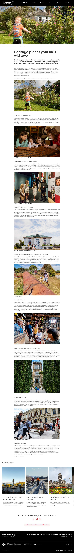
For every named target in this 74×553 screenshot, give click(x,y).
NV (71, 550)
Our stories (64, 534)
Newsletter (67, 2)
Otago (38, 534)
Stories (34, 2)
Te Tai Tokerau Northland (31, 534)
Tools (70, 536)
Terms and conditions (59, 550)
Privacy (65, 550)
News (60, 534)
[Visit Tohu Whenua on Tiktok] (40, 519)
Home (3, 46)
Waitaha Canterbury (54, 534)
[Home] (8, 3)
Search (58, 2)
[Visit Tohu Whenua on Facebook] (33, 519)
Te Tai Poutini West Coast (45, 534)
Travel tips (14, 46)
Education (42, 2)
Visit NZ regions (24, 2)
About (50, 2)
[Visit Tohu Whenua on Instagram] (37, 519)
